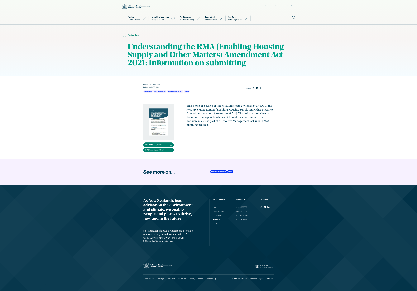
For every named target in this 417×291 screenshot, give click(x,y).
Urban (187, 91)
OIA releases (279, 6)
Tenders (200, 278)
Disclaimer (171, 278)
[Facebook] (253, 88)
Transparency (211, 278)
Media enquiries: (242, 215)
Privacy (192, 278)
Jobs (215, 223)
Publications (266, 6)
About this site (148, 278)
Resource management (175, 91)
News (215, 207)
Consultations (291, 6)
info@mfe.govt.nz (243, 211)
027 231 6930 (241, 219)
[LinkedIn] (261, 88)
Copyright (160, 278)
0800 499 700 (241, 207)
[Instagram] (257, 88)
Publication (148, 91)
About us (216, 219)
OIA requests (182, 278)
